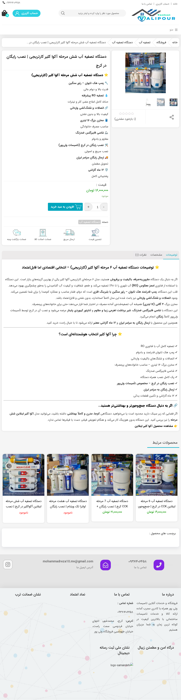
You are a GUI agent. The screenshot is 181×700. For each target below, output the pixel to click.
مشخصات (156, 255)
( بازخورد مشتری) (125, 119)
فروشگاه (161, 42)
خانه (175, 4)
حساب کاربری (162, 4)
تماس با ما (147, 4)
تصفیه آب (144, 42)
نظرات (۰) (141, 255)
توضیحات (171, 255)
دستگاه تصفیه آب (122, 42)
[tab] (171, 255)
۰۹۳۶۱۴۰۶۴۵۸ (13, 3)
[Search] (63, 13)
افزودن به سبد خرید (62, 207)
